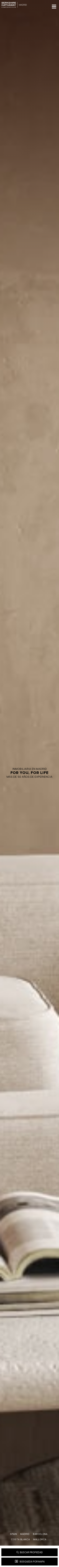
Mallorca (40, 1539)
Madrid (25, 1534)
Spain (13, 1534)
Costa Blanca (20, 1539)
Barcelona (40, 1534)
